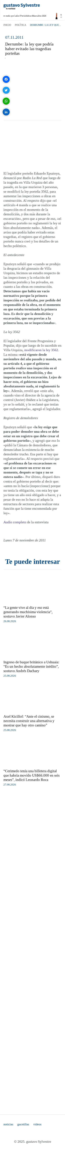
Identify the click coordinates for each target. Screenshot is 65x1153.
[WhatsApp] (6, 101)
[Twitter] (6, 90)
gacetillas (23, 1124)
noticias (8, 1124)
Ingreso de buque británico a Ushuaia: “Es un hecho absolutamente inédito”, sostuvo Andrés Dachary (31, 666)
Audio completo (14, 522)
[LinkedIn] (6, 112)
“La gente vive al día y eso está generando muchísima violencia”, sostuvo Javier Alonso (28, 612)
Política (20, 25)
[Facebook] (6, 79)
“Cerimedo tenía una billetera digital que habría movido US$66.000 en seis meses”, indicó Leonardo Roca (31, 775)
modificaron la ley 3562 (41, 350)
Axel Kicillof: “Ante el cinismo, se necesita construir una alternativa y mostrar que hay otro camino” (28, 720)
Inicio (7, 25)
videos (37, 1124)
